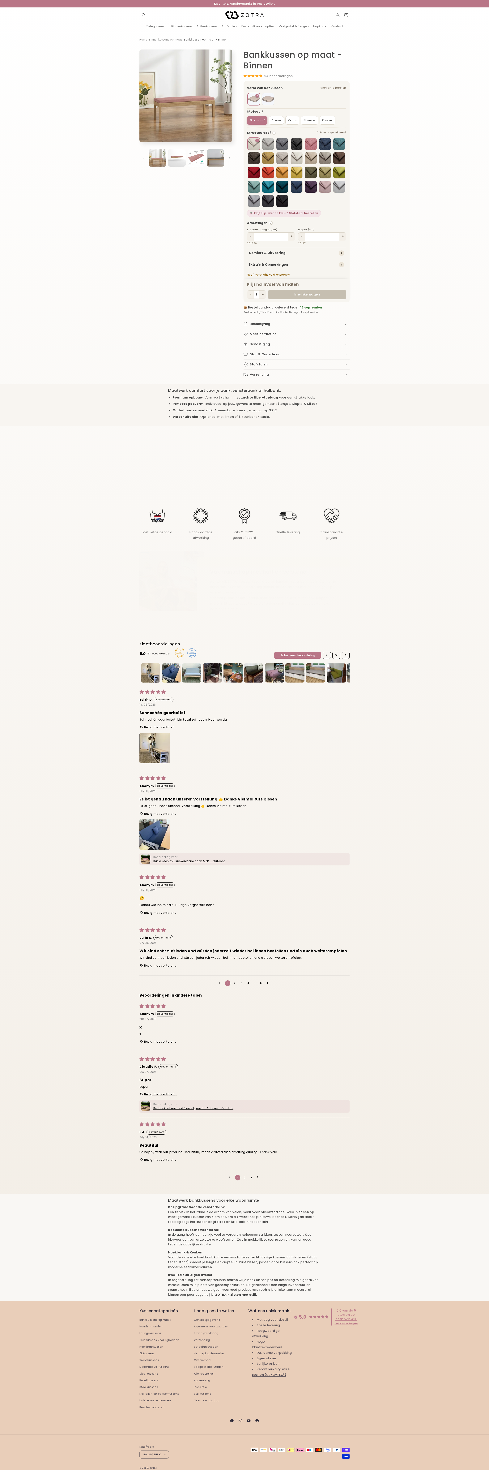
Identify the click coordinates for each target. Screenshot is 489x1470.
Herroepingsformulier (209, 1353)
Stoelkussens (148, 1387)
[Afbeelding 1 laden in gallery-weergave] (157, 158)
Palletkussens (149, 1380)
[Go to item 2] (171, 673)
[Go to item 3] (191, 673)
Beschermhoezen (151, 1407)
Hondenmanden (151, 1327)
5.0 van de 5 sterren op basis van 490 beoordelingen (346, 1317)
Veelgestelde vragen (208, 1367)
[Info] (274, 133)
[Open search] (327, 655)
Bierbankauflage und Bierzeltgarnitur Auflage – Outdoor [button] (193, 1108)
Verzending (202, 1340)
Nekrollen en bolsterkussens (159, 1394)
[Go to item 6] (253, 673)
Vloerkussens (148, 1374)
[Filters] (336, 655)
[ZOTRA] (244, 15)
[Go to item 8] (294, 673)
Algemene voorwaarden (211, 1327)
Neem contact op (206, 1401)
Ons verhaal (202, 1360)
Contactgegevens (207, 1320)
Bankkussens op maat (155, 1320)
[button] (143, 15)
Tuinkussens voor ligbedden (159, 1340)
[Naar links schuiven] (143, 158)
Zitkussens (146, 1353)
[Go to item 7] (274, 673)
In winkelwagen (307, 294)
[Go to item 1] (150, 673)
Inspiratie (200, 1387)
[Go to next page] (269, 983)
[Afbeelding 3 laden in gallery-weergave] (196, 158)
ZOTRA (153, 1468)
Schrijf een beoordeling (297, 655)
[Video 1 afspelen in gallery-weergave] (215, 158)
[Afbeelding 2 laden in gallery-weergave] (176, 158)
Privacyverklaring (206, 1333)
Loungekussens (150, 1333)
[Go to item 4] (212, 673)
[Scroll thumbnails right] (345, 673)
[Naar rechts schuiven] (230, 158)
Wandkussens (149, 1360)
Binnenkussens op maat (165, 39)
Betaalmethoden (206, 1347)
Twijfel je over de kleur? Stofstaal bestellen (285, 213)
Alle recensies (204, 1374)
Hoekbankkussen (151, 1347)
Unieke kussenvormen (155, 1401)
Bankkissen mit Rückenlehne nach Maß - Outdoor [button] (189, 861)
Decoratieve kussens (154, 1367)
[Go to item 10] (336, 673)
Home (143, 39)
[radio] (254, 99)
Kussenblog (202, 1380)
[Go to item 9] (315, 673)
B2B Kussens (202, 1394)
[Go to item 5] (233, 673)
